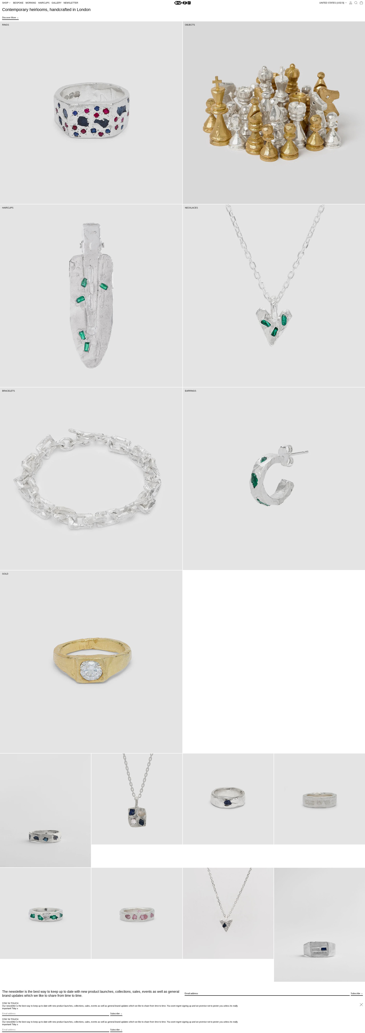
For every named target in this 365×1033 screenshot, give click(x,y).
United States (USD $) (332, 3)
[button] (356, 3)
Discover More (9, 17)
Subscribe (355, 993)
